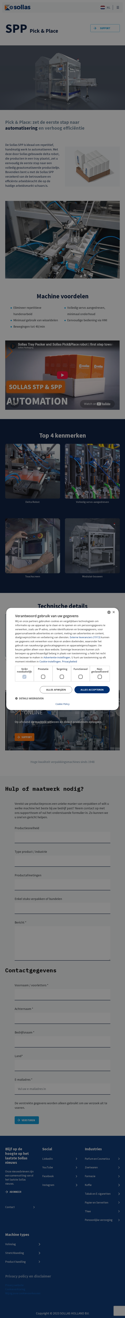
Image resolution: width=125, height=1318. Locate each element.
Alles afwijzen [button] (56, 689)
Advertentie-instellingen (56, 657)
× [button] (113, 612)
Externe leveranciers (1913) (85, 637)
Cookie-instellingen (50, 661)
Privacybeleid (69, 661)
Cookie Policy (62, 704)
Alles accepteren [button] (92, 689)
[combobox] (109, 612)
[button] (29, 698)
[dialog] (62, 659)
